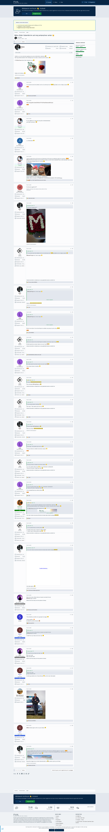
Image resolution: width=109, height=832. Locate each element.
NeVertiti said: (30, 748)
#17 (72, 441)
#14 (72, 377)
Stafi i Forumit (58, 825)
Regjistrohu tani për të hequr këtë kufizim (26, 27)
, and (32, 282)
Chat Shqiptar (59, 821)
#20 (72, 500)
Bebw (20, 37)
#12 (72, 337)
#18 (72, 460)
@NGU (27, 727)
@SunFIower (19, 60)
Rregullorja (58, 819)
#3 (72, 100)
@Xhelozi (28, 598)
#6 (72, 156)
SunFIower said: (30, 547)
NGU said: (29, 630)
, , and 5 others (38, 180)
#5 (72, 138)
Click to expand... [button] (49, 299)
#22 (72, 545)
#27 (72, 668)
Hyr (26, 13)
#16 (72, 421)
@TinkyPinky (35, 384)
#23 (72, 595)
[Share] (70, 52)
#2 (72, 82)
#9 (72, 248)
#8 (72, 203)
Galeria (57, 816)
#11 (72, 312)
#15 (72, 399)
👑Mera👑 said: (30, 380)
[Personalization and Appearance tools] (82, 2)
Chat (62, 2)
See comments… (79, 57)
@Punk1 (28, 159)
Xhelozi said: (29, 651)
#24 (72, 614)
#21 (72, 523)
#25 (72, 627)
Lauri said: (29, 289)
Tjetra (23, 41)
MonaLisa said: (30, 205)
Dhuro (56, 2)
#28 (72, 688)
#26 (72, 648)
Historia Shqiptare (59, 823)
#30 (72, 746)
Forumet (49, 2)
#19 (72, 482)
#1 (71, 52)
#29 (72, 725)
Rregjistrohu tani (36, 13)
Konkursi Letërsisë (80, 42)
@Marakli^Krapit (29, 255)
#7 (72, 184)
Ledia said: (29, 251)
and (32, 95)
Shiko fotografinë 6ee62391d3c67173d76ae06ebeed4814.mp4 (39, 102)
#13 (72, 359)
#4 (72, 118)
